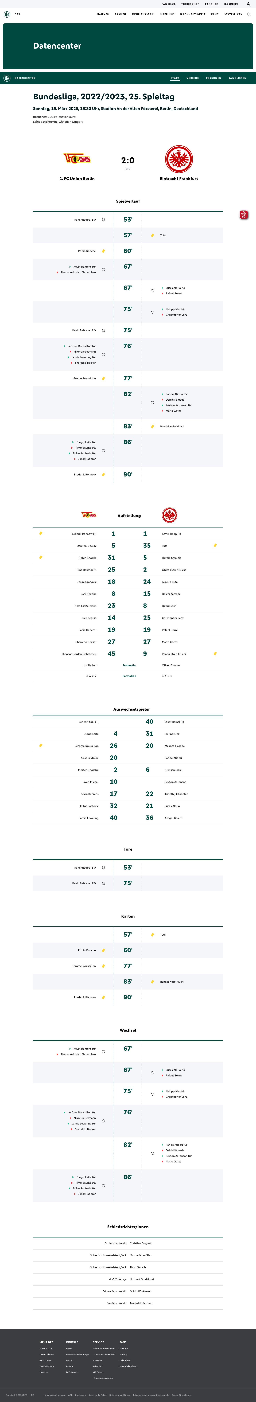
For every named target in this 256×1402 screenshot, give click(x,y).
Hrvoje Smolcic (171, 558)
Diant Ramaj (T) (174, 722)
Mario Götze (173, 410)
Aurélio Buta (170, 582)
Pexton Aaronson (176, 405)
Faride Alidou (174, 394)
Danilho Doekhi (86, 546)
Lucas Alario (173, 288)
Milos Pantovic (82, 453)
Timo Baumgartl (85, 447)
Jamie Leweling (81, 357)
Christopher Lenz (176, 314)
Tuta (163, 235)
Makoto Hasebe (175, 746)
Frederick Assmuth (141, 1303)
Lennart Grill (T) (89, 722)
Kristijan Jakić (173, 770)
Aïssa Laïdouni (90, 758)
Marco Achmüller (141, 1255)
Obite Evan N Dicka (174, 570)
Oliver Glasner (171, 665)
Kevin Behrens (82, 266)
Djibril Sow (169, 606)
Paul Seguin (89, 618)
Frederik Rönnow (85, 474)
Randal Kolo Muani (172, 426)
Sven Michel (91, 782)
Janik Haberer (87, 459)
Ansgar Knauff (174, 818)
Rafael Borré (174, 293)
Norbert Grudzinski (142, 1279)
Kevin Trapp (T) (171, 534)
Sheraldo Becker (85, 362)
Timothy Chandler (176, 794)
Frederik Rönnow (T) (83, 534)
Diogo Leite (83, 442)
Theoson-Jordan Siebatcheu (78, 272)
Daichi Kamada (175, 399)
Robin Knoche (87, 251)
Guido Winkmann (140, 1291)
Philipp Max (173, 309)
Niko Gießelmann (85, 351)
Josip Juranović (86, 582)
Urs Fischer (89, 665)
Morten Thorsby (88, 770)
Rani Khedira (82, 219)
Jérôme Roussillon (79, 346)
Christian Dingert (71, 121)
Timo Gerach (138, 1267)
